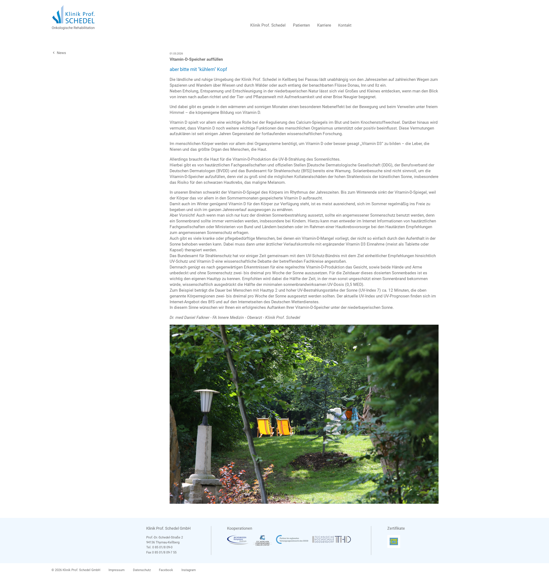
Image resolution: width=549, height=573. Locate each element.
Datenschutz (142, 570)
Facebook (166, 570)
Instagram (188, 570)
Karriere (324, 25)
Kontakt (344, 25)
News (58, 53)
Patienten (301, 25)
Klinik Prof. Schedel (268, 25)
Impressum (117, 570)
